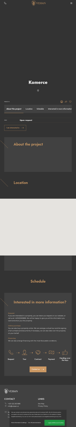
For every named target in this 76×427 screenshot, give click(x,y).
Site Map (41, 404)
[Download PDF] (61, 101)
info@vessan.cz (13, 406)
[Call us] (5, 3)
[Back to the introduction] (38, 3)
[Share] (66, 101)
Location (29, 109)
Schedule (40, 109)
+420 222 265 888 (14, 404)
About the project (13, 109)
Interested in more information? (60, 109)
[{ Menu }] (71, 3)
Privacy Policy (43, 406)
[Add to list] (70, 101)
